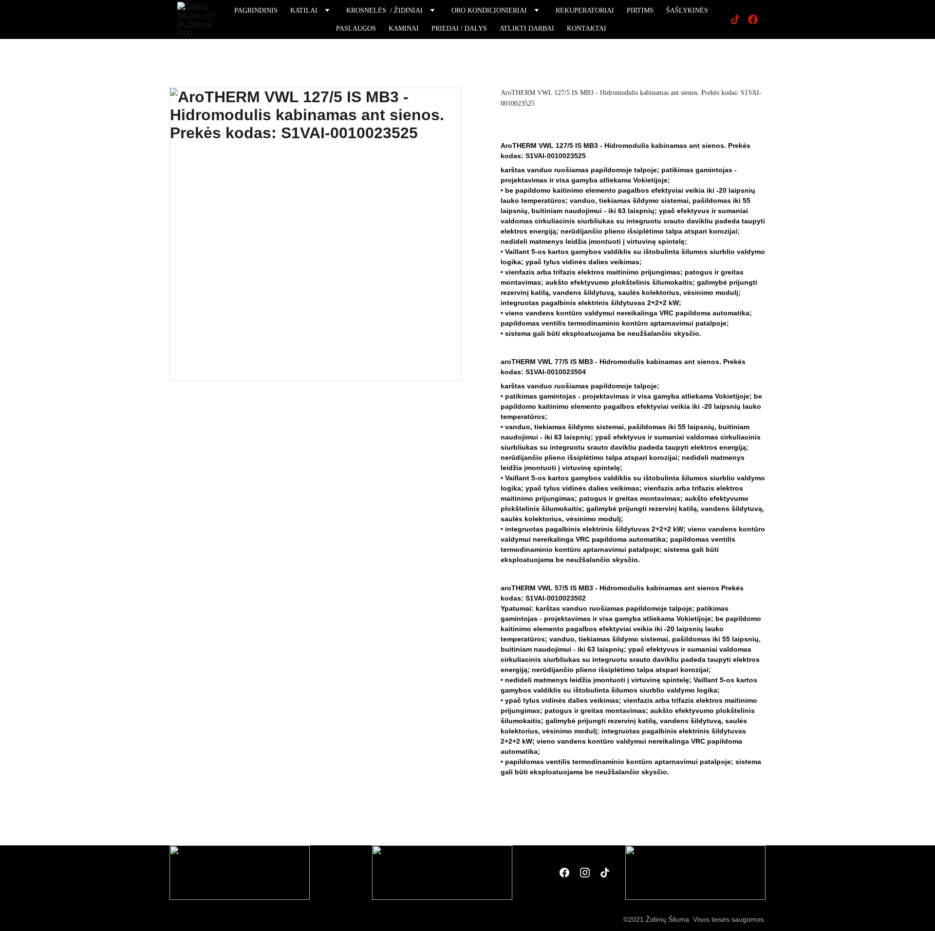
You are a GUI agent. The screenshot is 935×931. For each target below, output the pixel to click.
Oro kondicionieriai (489, 10)
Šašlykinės (687, 10)
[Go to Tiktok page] (739, 19)
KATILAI (304, 10)
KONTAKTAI (586, 28)
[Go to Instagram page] (585, 872)
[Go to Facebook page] (753, 19)
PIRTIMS (640, 10)
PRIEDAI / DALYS (459, 28)
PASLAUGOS (356, 28)
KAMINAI (404, 28)
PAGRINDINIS (256, 10)
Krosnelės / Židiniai (384, 10)
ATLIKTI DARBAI (527, 28)
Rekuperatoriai (585, 10)
